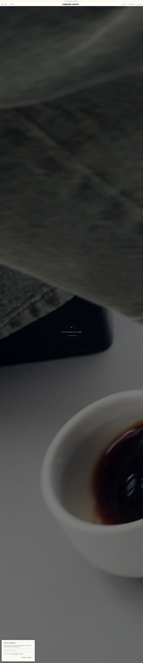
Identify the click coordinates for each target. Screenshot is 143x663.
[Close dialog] (33, 641)
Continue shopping (72, 335)
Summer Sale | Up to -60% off (71, 1)
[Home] (71, 4)
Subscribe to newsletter (26, 657)
